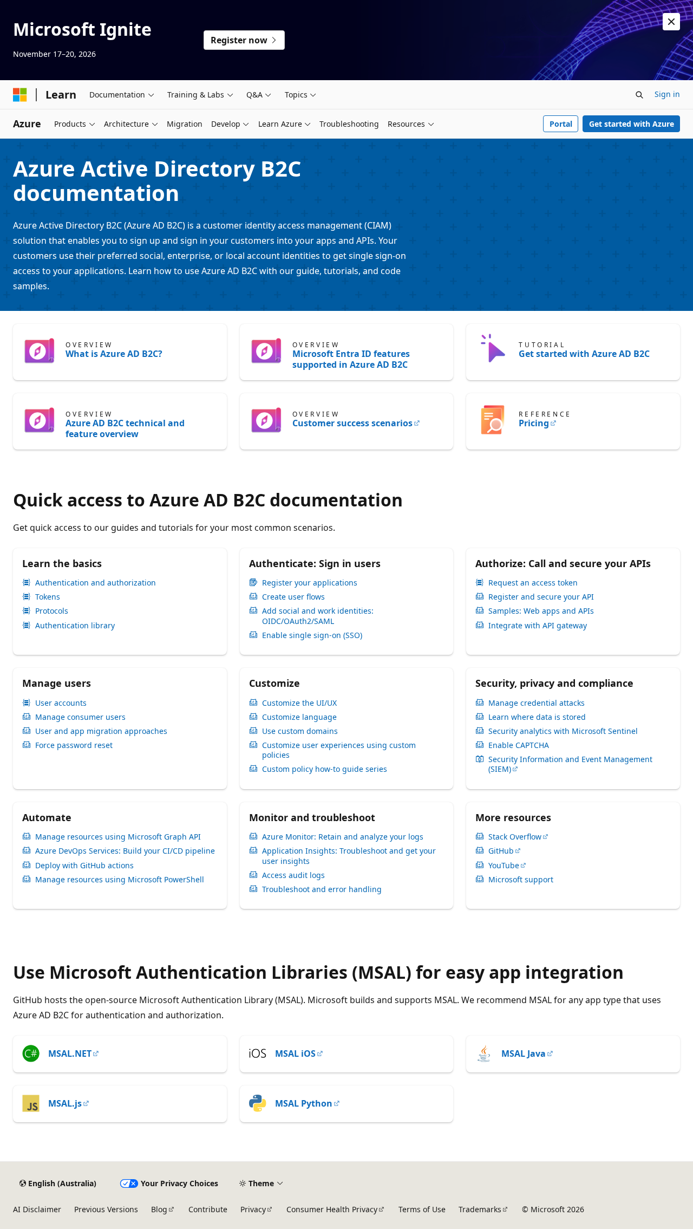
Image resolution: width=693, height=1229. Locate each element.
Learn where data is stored (537, 717)
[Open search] (639, 95)
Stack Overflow (514, 837)
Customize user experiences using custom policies (339, 750)
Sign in (667, 94)
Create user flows (293, 597)
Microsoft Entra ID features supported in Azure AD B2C (351, 359)
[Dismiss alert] (671, 21)
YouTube (503, 865)
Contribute (207, 1209)
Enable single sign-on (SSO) (312, 635)
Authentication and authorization (95, 583)
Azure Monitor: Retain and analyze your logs (342, 837)
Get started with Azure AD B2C (584, 353)
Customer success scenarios (352, 423)
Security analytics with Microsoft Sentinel (563, 731)
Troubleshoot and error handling (322, 889)
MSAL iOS (295, 1053)
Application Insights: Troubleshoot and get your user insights (349, 856)
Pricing (534, 423)
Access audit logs (293, 875)
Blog (159, 1209)
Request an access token (533, 583)
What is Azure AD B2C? (114, 353)
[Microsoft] (20, 95)
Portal (561, 124)
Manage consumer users (80, 717)
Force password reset (74, 745)
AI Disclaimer (37, 1209)
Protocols (51, 611)
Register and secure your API (541, 597)
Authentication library (75, 625)
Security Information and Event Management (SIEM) (570, 764)
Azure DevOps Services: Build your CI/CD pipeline (125, 851)
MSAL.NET (69, 1053)
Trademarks (480, 1209)
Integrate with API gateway (537, 625)
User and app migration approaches (101, 731)
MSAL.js (65, 1103)
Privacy (253, 1209)
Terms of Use (422, 1209)
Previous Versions (106, 1209)
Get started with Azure (631, 124)
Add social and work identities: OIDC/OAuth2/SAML (318, 616)
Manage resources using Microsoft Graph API (118, 837)
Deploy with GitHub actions (84, 865)
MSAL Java (523, 1053)
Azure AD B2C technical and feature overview (125, 428)
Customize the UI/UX (299, 703)
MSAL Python (303, 1103)
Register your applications (309, 583)
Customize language (299, 717)
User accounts (61, 703)
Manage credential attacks (536, 703)
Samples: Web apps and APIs (541, 611)
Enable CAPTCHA (518, 745)
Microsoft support (520, 880)
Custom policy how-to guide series (324, 769)
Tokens (47, 597)
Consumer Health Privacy (331, 1209)
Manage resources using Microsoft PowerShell (119, 880)
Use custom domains (300, 731)
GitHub (501, 851)
